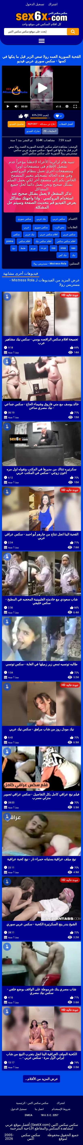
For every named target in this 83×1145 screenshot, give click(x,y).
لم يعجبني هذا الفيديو (26, 116)
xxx (53, 248)
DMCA (28, 1115)
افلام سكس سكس (66, 241)
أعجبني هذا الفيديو (21, 116)
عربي (26, 227)
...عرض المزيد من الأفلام (41, 1079)
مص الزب (59, 227)
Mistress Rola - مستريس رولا (49, 263)
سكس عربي (59, 219)
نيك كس (62, 255)
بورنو (33, 248)
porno (9, 241)
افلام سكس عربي (49, 234)
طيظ (23, 248)
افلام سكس (24, 241)
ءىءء (43, 248)
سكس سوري (24, 219)
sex (73, 248)
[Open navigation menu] (41, 41)
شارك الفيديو (33, 131)
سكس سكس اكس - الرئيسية (32, 1103)
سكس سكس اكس (30, 1136)
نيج (13, 248)
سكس (16, 234)
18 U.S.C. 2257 (49, 1115)
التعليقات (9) (50, 131)
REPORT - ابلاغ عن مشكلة (41, 124)
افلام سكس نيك (43, 241)
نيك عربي (41, 219)
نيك (73, 255)
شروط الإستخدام (61, 1109)
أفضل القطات (66, 124)
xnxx (63, 248)
